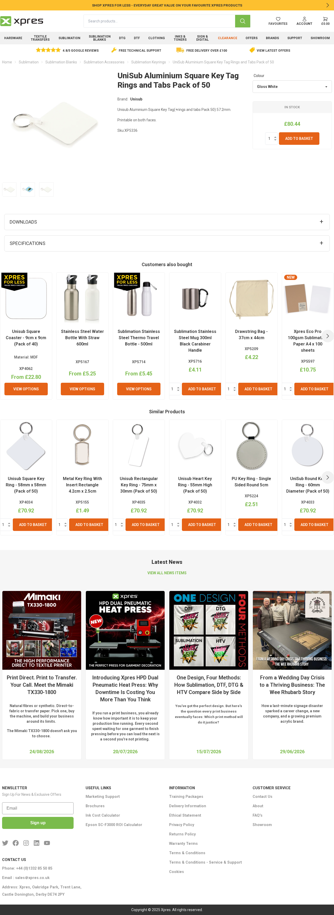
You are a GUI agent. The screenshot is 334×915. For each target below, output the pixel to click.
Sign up (38, 823)
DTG (122, 38)
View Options (26, 389)
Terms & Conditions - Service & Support (205, 862)
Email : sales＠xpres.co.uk (26, 878)
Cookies (176, 872)
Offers (252, 38)
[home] (21, 21)
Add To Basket (299, 138)
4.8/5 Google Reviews (81, 50)
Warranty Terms (183, 843)
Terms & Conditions (187, 853)
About (258, 806)
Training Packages (186, 796)
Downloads (23, 222)
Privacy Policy (181, 825)
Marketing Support (103, 796)
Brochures (95, 806)
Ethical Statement (185, 815)
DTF (137, 38)
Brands (272, 38)
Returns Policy (182, 834)
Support (294, 38)
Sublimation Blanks (100, 38)
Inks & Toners (180, 38)
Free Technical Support (140, 50)
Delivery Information (187, 806)
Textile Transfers (40, 38)
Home (7, 62)
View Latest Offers (273, 50)
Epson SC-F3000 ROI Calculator (114, 825)
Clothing (156, 38)
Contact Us (262, 796)
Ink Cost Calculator (103, 815)
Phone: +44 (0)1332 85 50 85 (27, 868)
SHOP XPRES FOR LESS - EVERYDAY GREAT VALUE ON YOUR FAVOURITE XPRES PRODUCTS (167, 5)
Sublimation (69, 38)
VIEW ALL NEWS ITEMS (167, 573)
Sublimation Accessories (104, 62)
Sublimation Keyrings (148, 62)
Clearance (227, 38)
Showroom (320, 38)
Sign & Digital (202, 38)
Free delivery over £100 (206, 50)
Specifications (27, 243)
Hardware (13, 38)
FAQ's (258, 815)
